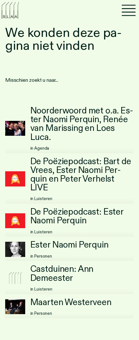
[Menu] (128, 10)
